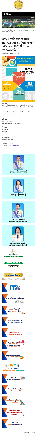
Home (3, 30)
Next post (31, 149)
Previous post (7, 149)
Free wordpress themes (29, 432)
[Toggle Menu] (32, 17)
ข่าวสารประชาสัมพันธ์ (14, 145)
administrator (15, 53)
